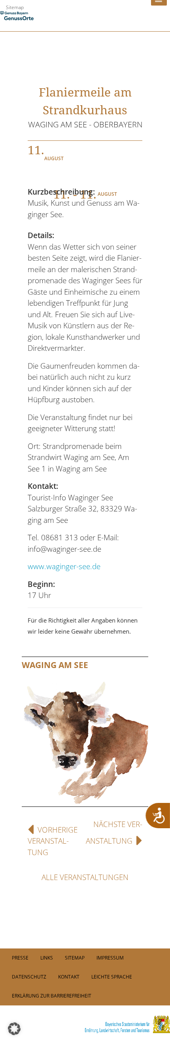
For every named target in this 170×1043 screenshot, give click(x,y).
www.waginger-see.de (64, 566)
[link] (85, 1024)
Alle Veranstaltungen (85, 877)
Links (46, 957)
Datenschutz (29, 976)
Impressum (110, 957)
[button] (14, 1029)
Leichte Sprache (111, 976)
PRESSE (20, 957)
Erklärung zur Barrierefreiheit (51, 995)
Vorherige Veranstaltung (52, 841)
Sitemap (15, 7)
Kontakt (68, 976)
